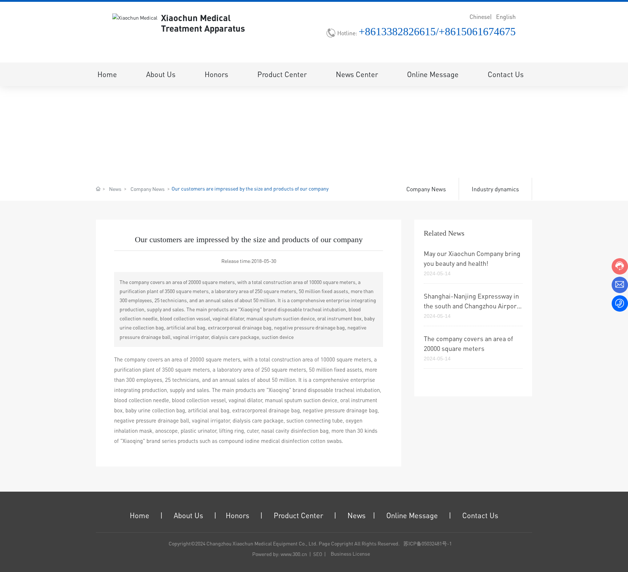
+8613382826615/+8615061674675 (437, 31)
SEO (317, 554)
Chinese (480, 16)
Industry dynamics (495, 189)
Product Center (298, 515)
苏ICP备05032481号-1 (427, 543)
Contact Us (480, 515)
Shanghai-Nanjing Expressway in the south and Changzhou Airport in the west (471, 306)
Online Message (412, 515)
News (115, 188)
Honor (236, 515)
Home (139, 515)
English (506, 16)
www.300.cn (294, 554)
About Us (188, 515)
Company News (147, 188)
